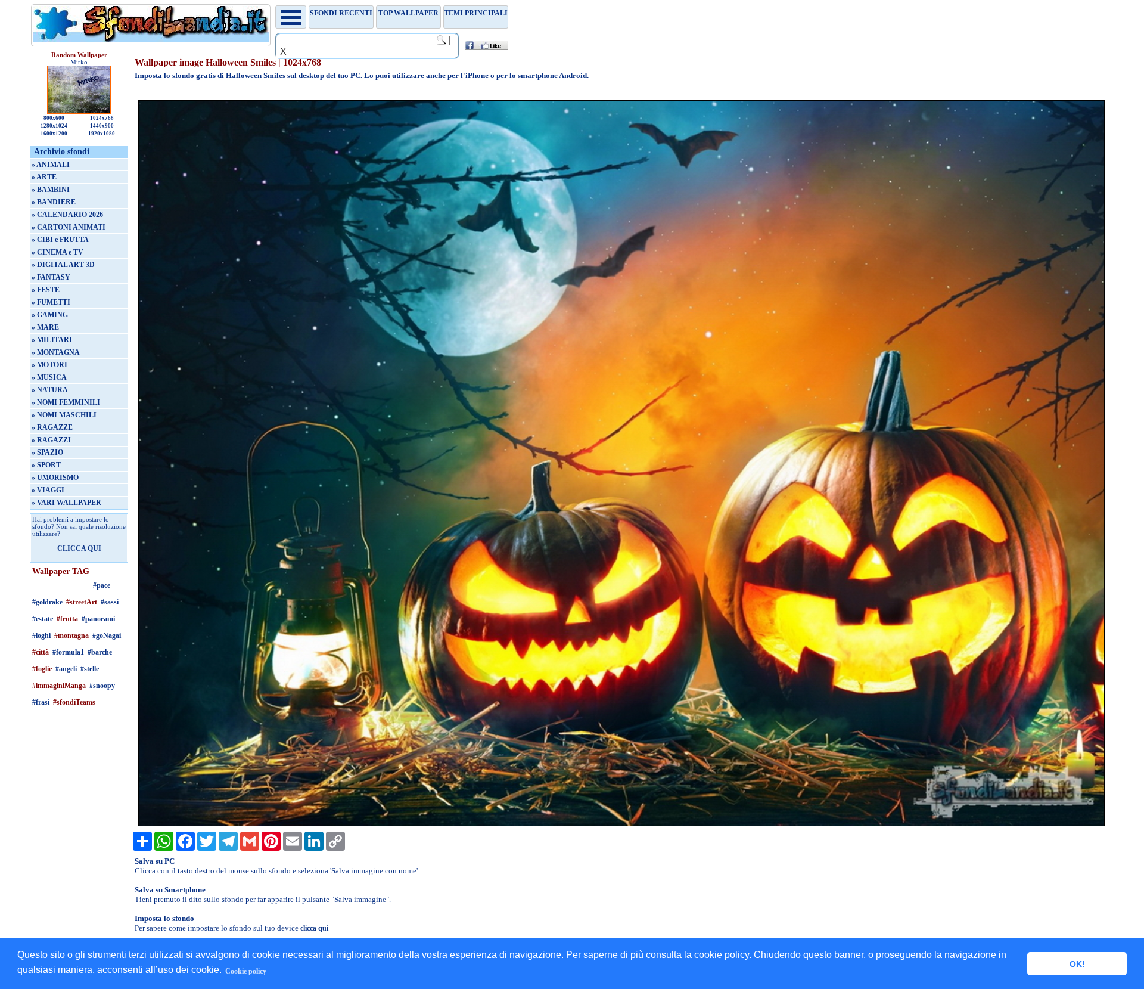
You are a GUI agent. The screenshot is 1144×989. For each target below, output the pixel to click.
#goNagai (106, 635)
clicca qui (314, 928)
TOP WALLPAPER (408, 13)
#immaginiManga (59, 685)
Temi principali (476, 13)
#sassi (110, 602)
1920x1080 (101, 134)
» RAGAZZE (52, 427)
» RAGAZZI (51, 440)
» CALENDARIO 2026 (67, 214)
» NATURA (50, 390)
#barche (100, 652)
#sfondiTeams (74, 702)
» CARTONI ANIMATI (68, 227)
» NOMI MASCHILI (64, 415)
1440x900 (102, 126)
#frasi (40, 702)
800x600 (53, 118)
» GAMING (50, 315)
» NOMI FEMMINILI (66, 402)
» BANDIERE (54, 202)
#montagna (71, 635)
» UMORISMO (55, 477)
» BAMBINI (51, 189)
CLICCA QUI (79, 548)
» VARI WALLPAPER (66, 502)
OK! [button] (1077, 964)
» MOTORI (49, 365)
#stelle (89, 669)
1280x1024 (54, 126)
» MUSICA (49, 377)
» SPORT (46, 465)
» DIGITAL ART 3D (63, 265)
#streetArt (81, 602)
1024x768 (102, 118)
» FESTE (46, 290)
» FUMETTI (51, 302)
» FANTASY (51, 277)
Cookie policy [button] (245, 971)
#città (40, 652)
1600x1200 (54, 134)
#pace (101, 585)
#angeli (66, 669)
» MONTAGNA (56, 352)
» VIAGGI (48, 490)
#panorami (98, 619)
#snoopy (102, 685)
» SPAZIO (47, 452)
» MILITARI (52, 340)
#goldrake (47, 602)
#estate (42, 619)
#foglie (42, 669)
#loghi (41, 635)
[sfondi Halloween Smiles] (621, 824)
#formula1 (68, 652)
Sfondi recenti (341, 13)
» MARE (45, 327)
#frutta (67, 619)
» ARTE (44, 177)
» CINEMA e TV (57, 252)
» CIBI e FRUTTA (60, 239)
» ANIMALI (51, 164)
